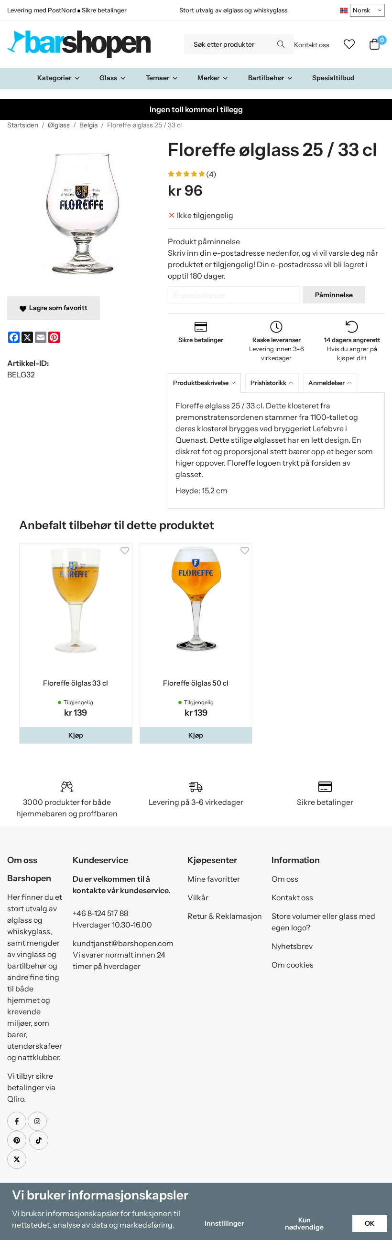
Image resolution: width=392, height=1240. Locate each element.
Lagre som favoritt (56, 307)
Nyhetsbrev (292, 946)
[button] (76, 735)
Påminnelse (334, 295)
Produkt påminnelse (204, 241)
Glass (108, 77)
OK (370, 1223)
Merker (208, 77)
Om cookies (293, 964)
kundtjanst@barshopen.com (123, 943)
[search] (281, 44)
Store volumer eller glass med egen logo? (323, 921)
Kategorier (54, 77)
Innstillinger (224, 1223)
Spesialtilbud (333, 77)
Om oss (285, 879)
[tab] (206, 383)
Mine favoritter (213, 879)
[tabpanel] (276, 450)
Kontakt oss (311, 45)
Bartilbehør (266, 77)
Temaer (157, 77)
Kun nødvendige (304, 1223)
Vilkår (197, 897)
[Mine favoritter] (349, 44)
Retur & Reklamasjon (224, 916)
